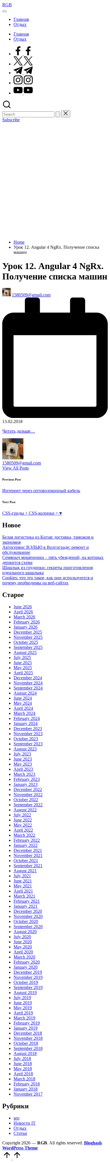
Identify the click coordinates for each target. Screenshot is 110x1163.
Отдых (20, 1128)
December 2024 (28, 677)
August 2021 (25, 870)
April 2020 (23, 952)
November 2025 (28, 637)
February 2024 (27, 718)
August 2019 (25, 992)
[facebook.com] (23, 53)
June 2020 (23, 941)
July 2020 (22, 936)
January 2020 (26, 967)
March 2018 (24, 1078)
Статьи (20, 1133)
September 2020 (28, 926)
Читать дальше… (18, 431)
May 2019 (23, 1007)
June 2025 (23, 662)
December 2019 (28, 972)
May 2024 (23, 703)
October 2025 (26, 642)
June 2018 (23, 1063)
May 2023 (23, 764)
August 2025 (25, 652)
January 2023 (26, 784)
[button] (58, 114)
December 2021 (28, 850)
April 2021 (23, 891)
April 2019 (23, 1012)
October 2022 (26, 799)
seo (16, 1118)
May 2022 (23, 825)
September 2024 (28, 688)
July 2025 (22, 657)
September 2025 (28, 647)
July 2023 (22, 754)
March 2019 (24, 1018)
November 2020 (28, 916)
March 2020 (24, 957)
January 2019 (26, 1028)
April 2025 (23, 672)
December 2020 (28, 911)
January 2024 (26, 723)
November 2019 (28, 977)
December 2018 (28, 1033)
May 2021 (23, 886)
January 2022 (26, 845)
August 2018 (25, 1053)
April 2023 (23, 769)
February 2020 (27, 962)
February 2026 (27, 622)
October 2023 (26, 738)
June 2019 (23, 1002)
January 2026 (26, 627)
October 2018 (26, 1043)
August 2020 (25, 931)
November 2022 (28, 794)
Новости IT (25, 1123)
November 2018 (28, 1038)
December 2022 (28, 789)
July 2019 (22, 997)
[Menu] (4, 11)
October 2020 (26, 921)
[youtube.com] (23, 93)
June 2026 (23, 606)
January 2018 (26, 1089)
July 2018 (22, 1058)
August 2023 (25, 748)
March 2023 (24, 774)
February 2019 (27, 1023)
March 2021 (24, 896)
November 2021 (28, 855)
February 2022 (27, 840)
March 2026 (24, 616)
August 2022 (25, 809)
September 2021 (28, 865)
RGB (7, 4)
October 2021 (26, 860)
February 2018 (27, 1083)
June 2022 (23, 820)
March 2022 (24, 835)
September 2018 (28, 1048)
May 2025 (23, 667)
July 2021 (22, 875)
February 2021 (27, 901)
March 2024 (24, 713)
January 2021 (26, 906)
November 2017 (28, 1094)
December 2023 (28, 728)
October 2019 (26, 982)
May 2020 (23, 946)
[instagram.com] (23, 82)
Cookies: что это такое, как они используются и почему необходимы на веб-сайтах (47, 580)
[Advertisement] (55, 180)
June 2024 (23, 698)
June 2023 (23, 759)
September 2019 (28, 987)
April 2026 (23, 611)
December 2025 (28, 632)
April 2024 (23, 708)
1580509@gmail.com (21, 463)
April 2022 (23, 830)
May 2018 (23, 1068)
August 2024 (25, 693)
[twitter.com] (23, 63)
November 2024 (28, 682)
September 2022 (28, 804)
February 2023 (27, 779)
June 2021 (23, 880)
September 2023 (28, 743)
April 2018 (23, 1073)
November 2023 (28, 733)
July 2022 (22, 814)
